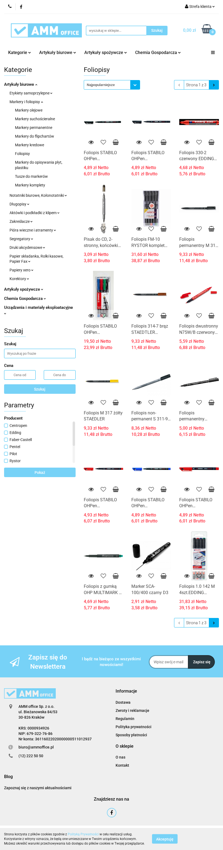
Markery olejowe (28, 110)
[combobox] (112, 85)
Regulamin (125, 718)
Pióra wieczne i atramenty (32, 230)
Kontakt (122, 765)
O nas (120, 757)
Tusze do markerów (31, 176)
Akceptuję (165, 839)
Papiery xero (20, 270)
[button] (126, 691)
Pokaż (40, 472)
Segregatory (20, 239)
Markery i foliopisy (25, 102)
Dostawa (123, 702)
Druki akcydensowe (26, 247)
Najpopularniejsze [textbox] (101, 85)
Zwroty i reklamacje (132, 710)
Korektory (18, 279)
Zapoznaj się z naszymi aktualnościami (38, 788)
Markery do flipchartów (34, 136)
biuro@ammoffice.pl (36, 747)
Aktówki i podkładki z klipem (33, 213)
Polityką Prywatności (83, 834)
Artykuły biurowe (19, 84)
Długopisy (18, 204)
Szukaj (39, 389)
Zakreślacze (20, 221)
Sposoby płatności (131, 735)
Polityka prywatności (133, 727)
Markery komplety (30, 185)
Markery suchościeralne (35, 119)
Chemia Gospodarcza (24, 298)
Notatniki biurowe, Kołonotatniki (37, 195)
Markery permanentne (33, 127)
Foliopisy (22, 153)
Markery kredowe (29, 145)
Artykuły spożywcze (22, 289)
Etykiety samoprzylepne (30, 93)
